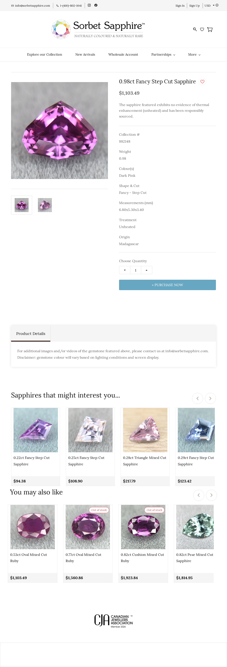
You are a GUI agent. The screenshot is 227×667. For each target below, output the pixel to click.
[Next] (210, 398)
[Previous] (197, 398)
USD (208, 6)
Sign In (180, 6)
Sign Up (194, 6)
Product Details (30, 333)
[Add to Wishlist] (202, 81)
